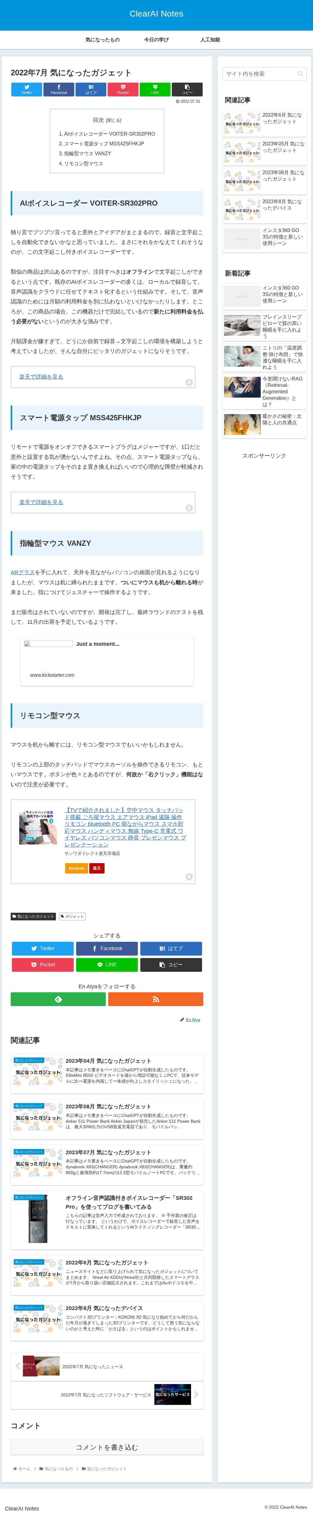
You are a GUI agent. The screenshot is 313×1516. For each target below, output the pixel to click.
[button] (300, 73)
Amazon (76, 868)
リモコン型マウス (83, 163)
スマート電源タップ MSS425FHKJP (104, 143)
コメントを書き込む (107, 1447)
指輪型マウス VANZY (87, 153)
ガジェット (74, 916)
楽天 (97, 868)
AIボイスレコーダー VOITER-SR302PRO (109, 134)
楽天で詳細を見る (41, 377)
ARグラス (23, 572)
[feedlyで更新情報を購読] (58, 999)
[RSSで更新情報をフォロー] (155, 999)
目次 (98, 120)
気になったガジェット (35, 916)
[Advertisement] (264, 499)
